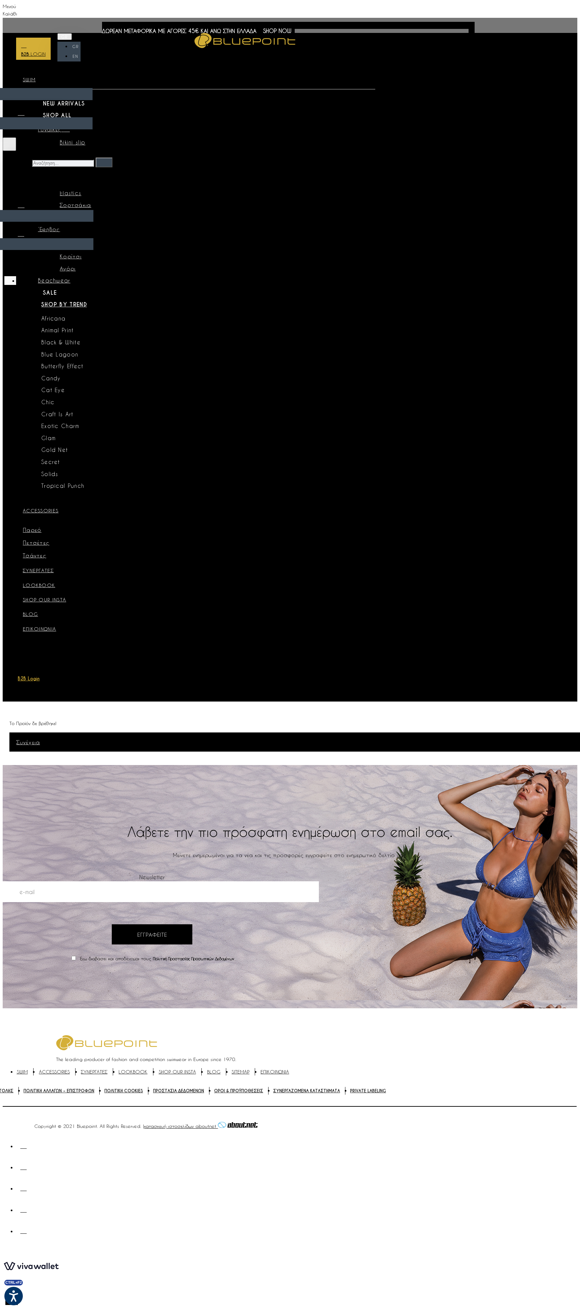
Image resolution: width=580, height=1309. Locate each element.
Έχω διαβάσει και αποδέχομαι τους (155, 958)
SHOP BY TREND (64, 304)
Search (21, 162)
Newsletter (152, 877)
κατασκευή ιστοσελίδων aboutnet (181, 1126)
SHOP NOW (277, 31)
